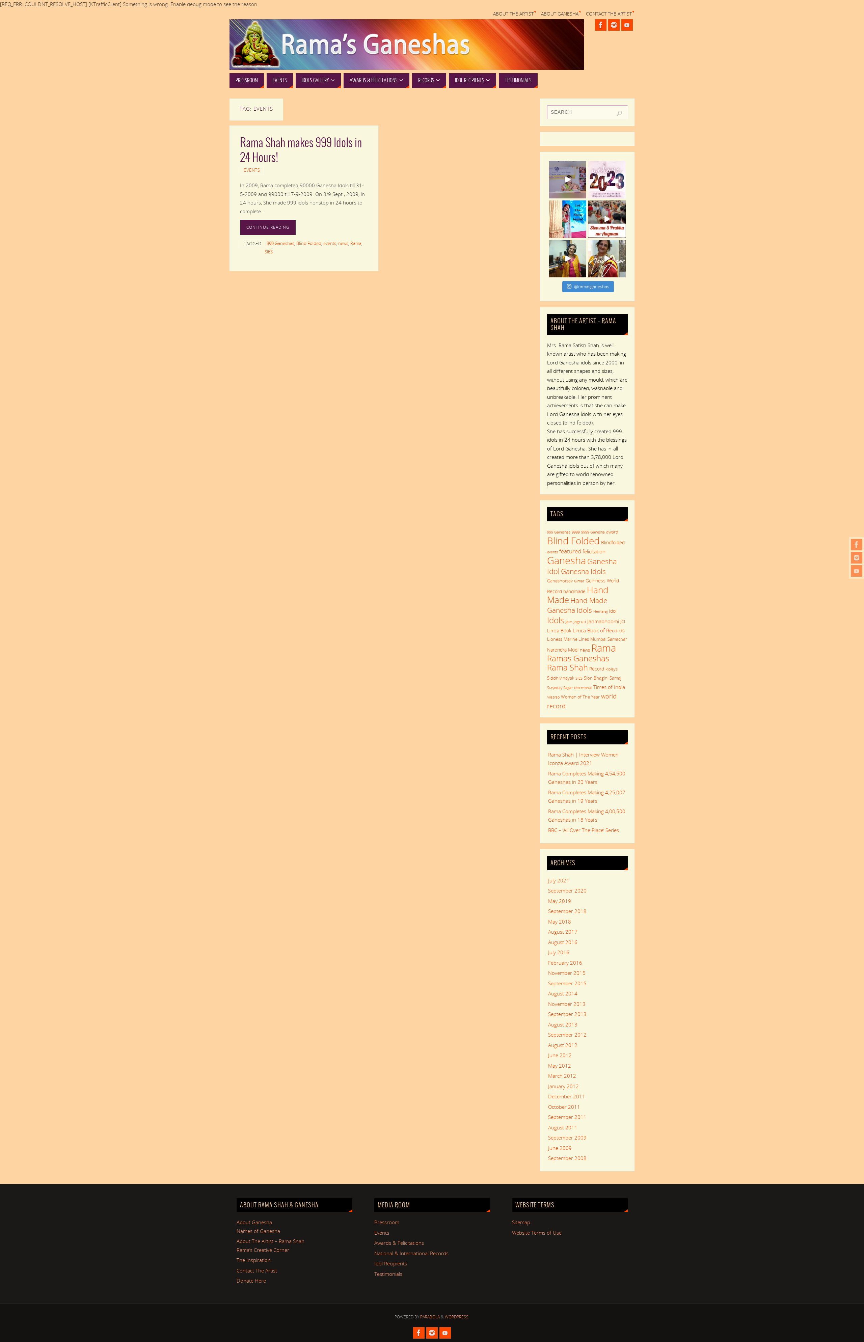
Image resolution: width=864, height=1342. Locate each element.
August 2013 (562, 1024)
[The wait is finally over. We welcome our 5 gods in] (607, 219)
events (329, 243)
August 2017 (562, 931)
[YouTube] (856, 571)
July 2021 (558, 880)
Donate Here (251, 1280)
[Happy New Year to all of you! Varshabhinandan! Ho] (607, 258)
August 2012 (562, 1045)
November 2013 (567, 1004)
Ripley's (611, 669)
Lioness (554, 639)
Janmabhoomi (603, 621)
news (343, 243)
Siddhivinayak (560, 678)
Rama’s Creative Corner (263, 1250)
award (612, 532)
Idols (555, 620)
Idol (613, 611)
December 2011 (566, 1096)
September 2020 (567, 890)
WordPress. (457, 1317)
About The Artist (513, 14)
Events (252, 170)
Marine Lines (576, 639)
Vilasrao (553, 697)
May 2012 (559, 1065)
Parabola (430, 1317)
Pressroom (386, 1222)
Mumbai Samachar (608, 639)
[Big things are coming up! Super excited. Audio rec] (568, 258)
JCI (622, 622)
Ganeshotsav (560, 581)
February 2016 (565, 962)
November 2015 (567, 972)
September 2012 (567, 1034)
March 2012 (562, 1075)
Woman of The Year (580, 697)
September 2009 (567, 1137)
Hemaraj (600, 611)
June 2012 (560, 1055)
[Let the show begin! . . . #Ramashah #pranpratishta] (568, 219)
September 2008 (567, 1158)
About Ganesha (559, 14)
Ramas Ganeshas (578, 658)
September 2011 (567, 1117)
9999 (576, 532)
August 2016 (562, 942)
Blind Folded (308, 243)
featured (570, 551)
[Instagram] (856, 558)
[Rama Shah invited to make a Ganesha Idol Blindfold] (568, 179)
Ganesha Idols (583, 571)
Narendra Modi (562, 650)
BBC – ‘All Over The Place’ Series (583, 830)
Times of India (609, 687)
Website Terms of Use (537, 1232)
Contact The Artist (609, 14)
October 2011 (564, 1106)
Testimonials (388, 1273)
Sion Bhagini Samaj (602, 678)
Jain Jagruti (575, 622)
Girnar (579, 581)
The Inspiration (254, 1260)
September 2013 (567, 1014)
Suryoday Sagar (560, 687)
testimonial (583, 687)
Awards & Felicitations (399, 1242)
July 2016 (558, 952)
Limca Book (559, 630)
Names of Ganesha (258, 1231)
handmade (574, 591)
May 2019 (559, 901)
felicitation (594, 551)
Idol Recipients (390, 1263)
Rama (355, 243)
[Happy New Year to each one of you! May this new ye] (607, 179)
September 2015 (567, 983)
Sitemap (521, 1222)
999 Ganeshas (280, 243)
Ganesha (566, 560)
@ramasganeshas (591, 286)
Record (596, 668)
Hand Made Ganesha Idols (577, 605)
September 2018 (567, 911)
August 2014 (562, 993)
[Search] (619, 113)
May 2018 (559, 921)
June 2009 (560, 1148)
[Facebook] (856, 544)
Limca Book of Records (599, 630)
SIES (269, 252)
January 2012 (563, 1086)
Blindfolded (613, 542)
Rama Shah (567, 667)
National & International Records (411, 1253)
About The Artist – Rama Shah (270, 1241)
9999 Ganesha (593, 532)
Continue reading (268, 227)
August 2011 (562, 1127)
